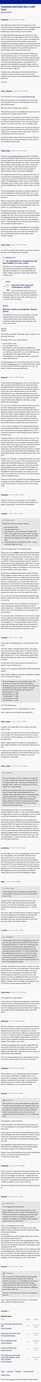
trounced (28, 917)
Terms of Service (28, 1371)
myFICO (8, 281)
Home (3, 1371)
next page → (5, 1311)
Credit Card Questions (8, 1348)
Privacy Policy (5, 1375)
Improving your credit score (10, 1333)
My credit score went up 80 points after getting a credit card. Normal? (10, 1357)
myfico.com (13, 181)
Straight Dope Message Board (10, 2)
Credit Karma (25, 853)
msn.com (3, 328)
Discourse (12, 1379)
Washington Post (10, 257)
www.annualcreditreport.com (16, 156)
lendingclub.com (13, 364)
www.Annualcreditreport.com (26, 96)
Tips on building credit (9, 1340)
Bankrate (5, 305)
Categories (10, 1371)
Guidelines (18, 1371)
